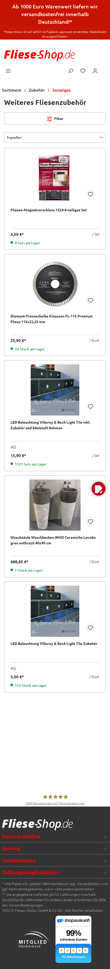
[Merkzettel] (83, 70)
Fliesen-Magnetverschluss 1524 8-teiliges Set (48, 209)
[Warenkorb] (104, 69)
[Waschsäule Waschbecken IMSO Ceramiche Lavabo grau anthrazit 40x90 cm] (55, 505)
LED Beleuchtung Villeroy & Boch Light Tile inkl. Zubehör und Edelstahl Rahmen (50, 425)
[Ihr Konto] (95, 70)
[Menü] (8, 70)
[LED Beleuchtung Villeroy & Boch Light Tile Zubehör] (55, 611)
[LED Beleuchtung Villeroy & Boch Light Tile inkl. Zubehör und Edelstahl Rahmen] (55, 389)
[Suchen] (70, 70)
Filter (58, 118)
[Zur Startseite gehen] (39, 55)
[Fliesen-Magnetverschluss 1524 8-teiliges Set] (55, 177)
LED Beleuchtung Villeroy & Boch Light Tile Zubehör (53, 643)
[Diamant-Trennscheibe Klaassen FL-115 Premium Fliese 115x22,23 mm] (55, 283)
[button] (98, 488)
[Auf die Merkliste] (90, 194)
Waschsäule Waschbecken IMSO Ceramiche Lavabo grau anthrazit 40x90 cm (53, 540)
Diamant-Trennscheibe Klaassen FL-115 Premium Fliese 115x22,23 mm (51, 319)
